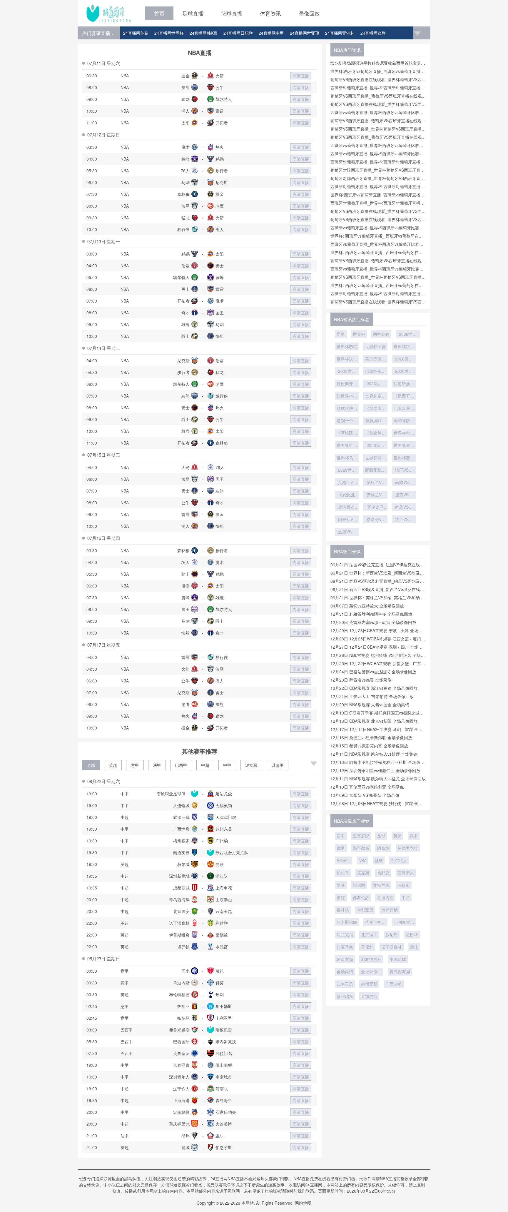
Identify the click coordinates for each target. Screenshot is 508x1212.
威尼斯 (391, 934)
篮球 (379, 860)
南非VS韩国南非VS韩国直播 (404, 482)
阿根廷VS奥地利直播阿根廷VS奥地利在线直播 (347, 519)
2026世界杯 (408, 334)
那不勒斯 (361, 848)
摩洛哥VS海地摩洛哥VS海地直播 (347, 507)
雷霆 (341, 897)
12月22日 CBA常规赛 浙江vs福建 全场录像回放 (373, 688)
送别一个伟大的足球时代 (347, 421)
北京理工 (369, 934)
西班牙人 (405, 873)
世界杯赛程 (347, 346)
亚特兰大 (381, 885)
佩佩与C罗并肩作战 (375, 421)
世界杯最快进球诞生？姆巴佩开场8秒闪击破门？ (404, 445)
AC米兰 (343, 860)
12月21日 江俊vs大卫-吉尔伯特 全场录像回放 (372, 696)
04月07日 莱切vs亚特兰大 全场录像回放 (367, 606)
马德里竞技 (407, 848)
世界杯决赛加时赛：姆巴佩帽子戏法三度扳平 (404, 346)
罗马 (341, 885)
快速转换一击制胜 (404, 384)
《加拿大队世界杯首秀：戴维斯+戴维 (375, 408)
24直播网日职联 (238, 33)
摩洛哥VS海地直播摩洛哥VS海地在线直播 (375, 519)
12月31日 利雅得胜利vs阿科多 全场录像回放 (371, 614)
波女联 (251, 765)
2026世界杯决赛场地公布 (347, 371)
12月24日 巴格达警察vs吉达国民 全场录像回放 (373, 672)
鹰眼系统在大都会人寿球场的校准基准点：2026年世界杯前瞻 (375, 470)
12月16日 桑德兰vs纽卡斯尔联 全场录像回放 (371, 737)
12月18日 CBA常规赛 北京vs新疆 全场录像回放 (373, 721)
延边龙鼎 (345, 959)
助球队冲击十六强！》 (347, 408)
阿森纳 (383, 848)
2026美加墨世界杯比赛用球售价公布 (375, 445)
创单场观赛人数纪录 (375, 371)
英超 (113, 765)
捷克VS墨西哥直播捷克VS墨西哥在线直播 (404, 495)
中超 (205, 765)
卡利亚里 (365, 910)
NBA (362, 860)
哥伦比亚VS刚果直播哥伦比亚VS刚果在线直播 (347, 495)
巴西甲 (181, 765)
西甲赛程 (381, 334)
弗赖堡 (403, 885)
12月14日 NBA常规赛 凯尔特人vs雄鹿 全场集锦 (373, 754)
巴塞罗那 (361, 836)
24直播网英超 (135, 33)
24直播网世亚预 (304, 33)
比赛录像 (345, 947)
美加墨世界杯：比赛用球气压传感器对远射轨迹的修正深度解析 (375, 359)
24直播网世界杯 (169, 33)
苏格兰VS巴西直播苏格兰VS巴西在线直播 (375, 495)
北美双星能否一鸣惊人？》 (404, 408)
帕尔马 (343, 873)
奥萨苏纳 (389, 910)
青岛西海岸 (400, 971)
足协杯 (412, 934)
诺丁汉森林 (391, 947)
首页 (159, 13)
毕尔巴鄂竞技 (375, 922)
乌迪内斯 (385, 897)
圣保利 (367, 947)
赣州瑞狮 (345, 996)
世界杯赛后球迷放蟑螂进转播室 (404, 458)
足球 (381, 836)
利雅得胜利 (371, 959)
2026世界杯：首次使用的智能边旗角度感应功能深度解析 (404, 359)
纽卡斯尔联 (347, 922)
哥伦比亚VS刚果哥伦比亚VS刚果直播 (375, 507)
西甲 (341, 334)
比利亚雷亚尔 (404, 922)
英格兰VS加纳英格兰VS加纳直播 (347, 482)
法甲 (157, 765)
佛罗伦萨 (361, 897)
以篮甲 (277, 765)
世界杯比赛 (375, 346)
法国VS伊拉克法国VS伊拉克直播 (404, 470)
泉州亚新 (369, 984)
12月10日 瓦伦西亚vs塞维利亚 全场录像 (367, 787)
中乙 (406, 897)
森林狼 (343, 910)
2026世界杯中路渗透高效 (404, 371)
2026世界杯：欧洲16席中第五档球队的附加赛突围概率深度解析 (347, 470)
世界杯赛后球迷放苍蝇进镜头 (375, 458)
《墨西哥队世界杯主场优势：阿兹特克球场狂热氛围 (404, 396)
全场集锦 (345, 971)
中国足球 (398, 959)
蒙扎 (414, 947)
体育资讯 (270, 13)
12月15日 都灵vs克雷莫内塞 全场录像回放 (369, 746)
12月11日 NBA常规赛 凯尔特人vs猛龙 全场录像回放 (378, 779)
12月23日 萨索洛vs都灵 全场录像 (361, 680)
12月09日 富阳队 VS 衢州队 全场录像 (364, 795)
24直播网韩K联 (204, 33)
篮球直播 (231, 13)
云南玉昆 (345, 984)
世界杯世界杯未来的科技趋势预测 (404, 433)
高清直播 (301, 76)
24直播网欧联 (373, 33)
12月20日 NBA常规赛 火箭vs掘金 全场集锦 (369, 704)
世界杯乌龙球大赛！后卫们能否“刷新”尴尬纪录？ (347, 458)
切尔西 (359, 885)
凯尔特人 (399, 860)
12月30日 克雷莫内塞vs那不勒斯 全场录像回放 (373, 622)
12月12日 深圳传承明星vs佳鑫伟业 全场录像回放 (375, 770)
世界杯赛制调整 (375, 396)
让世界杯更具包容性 (347, 396)
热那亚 (383, 873)
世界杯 (359, 334)
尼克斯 (363, 873)
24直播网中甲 (271, 33)
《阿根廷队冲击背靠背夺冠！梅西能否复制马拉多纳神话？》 (347, 433)
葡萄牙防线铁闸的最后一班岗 (404, 421)
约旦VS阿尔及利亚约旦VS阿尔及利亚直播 (404, 519)
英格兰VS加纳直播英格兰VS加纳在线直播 (375, 482)
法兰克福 (345, 934)
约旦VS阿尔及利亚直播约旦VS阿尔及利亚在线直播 (404, 507)
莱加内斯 (369, 996)
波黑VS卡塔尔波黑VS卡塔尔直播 (347, 532)
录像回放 (309, 13)
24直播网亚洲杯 (340, 33)
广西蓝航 (393, 984)
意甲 (135, 765)
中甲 (227, 765)
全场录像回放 (371, 972)
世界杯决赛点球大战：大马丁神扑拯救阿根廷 (347, 359)
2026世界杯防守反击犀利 (375, 384)
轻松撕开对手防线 (347, 384)
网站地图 (303, 1203)
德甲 (341, 848)
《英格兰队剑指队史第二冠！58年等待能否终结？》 (375, 433)
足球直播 (192, 13)
